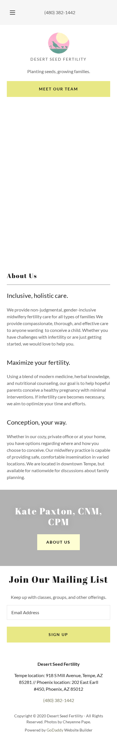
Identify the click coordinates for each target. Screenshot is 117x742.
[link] (58, 43)
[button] (12, 12)
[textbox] (58, 612)
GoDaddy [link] (55, 730)
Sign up (58, 634)
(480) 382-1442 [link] (59, 12)
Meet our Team (58, 88)
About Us (58, 542)
